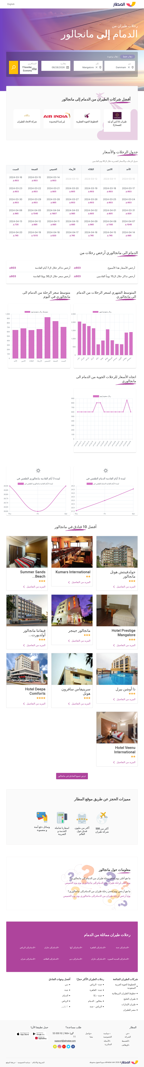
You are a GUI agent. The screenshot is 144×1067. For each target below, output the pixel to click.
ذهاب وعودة (112, 56)
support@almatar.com (65, 1040)
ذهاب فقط (127, 56)
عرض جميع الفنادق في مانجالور (72, 776)
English (10, 4)
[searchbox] (120, 67)
